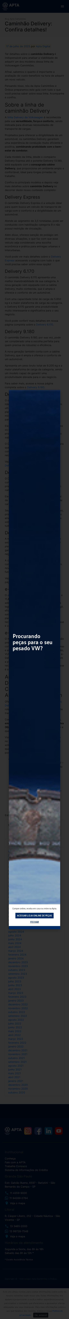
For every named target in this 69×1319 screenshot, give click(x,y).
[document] (34, 659)
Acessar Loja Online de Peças (34, 915)
